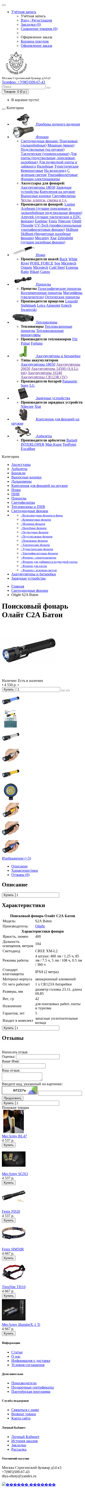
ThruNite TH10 (14, 1287)
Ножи (40, 255)
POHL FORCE (41, 263)
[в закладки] (63, 690)
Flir (74, 339)
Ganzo (45, 272)
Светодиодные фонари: (40, 141)
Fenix (53, 221)
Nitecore (64, 221)
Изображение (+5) (16, 858)
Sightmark (28, 305)
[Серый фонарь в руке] (10, 763)
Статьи (17, 1352)
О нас (16, 1356)
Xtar (53, 238)
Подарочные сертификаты (32, 1387)
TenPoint (69, 444)
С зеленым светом (45, 173)
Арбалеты (43, 436)
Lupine (69, 204)
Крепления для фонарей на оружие (39, 486)
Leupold (71, 301)
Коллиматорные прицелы (41, 293)
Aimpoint (53, 305)
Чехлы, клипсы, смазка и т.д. (44, 200)
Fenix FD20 (11, 1211)
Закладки (18, 1445)
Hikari (34, 272)
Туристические (66, 166)
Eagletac (41, 221)
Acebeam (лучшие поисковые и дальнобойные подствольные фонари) (51, 210)
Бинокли (18, 473)
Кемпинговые (32, 171)
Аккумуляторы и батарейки (58, 356)
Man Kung (53, 444)
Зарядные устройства (52, 398)
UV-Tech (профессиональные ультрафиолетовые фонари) (51, 227)
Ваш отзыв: (11, 1070)
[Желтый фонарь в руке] (10, 818)
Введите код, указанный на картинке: (32, 1084)
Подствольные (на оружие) (42, 149)
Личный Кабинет (25, 1437)
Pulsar (25, 343)
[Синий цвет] (10, 708)
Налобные (45, 166)
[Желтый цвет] (10, 781)
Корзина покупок (35, 41)
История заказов (24, 1441)
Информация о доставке (30, 1361)
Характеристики (24, 870)
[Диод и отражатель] (10, 799)
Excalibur (28, 449)
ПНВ (15, 494)
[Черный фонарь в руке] (10, 836)
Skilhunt (72, 230)
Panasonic (69, 381)
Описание (19, 866)
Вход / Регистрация (36, 20)
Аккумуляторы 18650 (38, 187)
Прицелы (43, 284)
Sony (25, 385)
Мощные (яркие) (60, 145)
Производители (24, 1383)
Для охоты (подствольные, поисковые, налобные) (48, 158)
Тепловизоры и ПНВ (28, 507)
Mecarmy (42, 238)
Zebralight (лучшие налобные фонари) (47, 240)
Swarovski (29, 310)
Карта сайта (20, 1418)
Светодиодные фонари (29, 511)
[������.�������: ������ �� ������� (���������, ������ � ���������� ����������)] (29, 1484)
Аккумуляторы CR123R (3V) (44, 377)
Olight (76, 221)
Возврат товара (23, 1414)
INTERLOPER (32, 444)
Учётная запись (23, 12)
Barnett (71, 440)
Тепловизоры (46, 322)
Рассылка (18, 1449)
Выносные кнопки (36, 196)
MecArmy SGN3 (15, 1174)
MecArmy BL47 (14, 1136)
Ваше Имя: (10, 1061)
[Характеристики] (10, 726)
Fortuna (36, 343)
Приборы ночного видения (57, 124)
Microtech (68, 263)
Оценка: (8, 1057)
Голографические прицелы (59, 288)
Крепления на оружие (57, 192)
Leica (41, 305)
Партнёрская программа (30, 1391)
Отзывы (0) (20, 875)
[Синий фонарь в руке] (10, 854)
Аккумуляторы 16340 (45, 373)
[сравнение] (68, 690)
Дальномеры (21, 481)
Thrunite (27, 225)
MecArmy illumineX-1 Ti (21, 1325)
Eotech (66, 305)
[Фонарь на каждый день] (29, 676)
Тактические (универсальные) (45, 154)
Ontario (26, 267)
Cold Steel (57, 267)
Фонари (42, 137)
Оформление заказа (36, 46)
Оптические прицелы (62, 297)
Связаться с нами (25, 1410)
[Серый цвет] (10, 744)
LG (32, 385)
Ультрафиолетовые (62, 175)
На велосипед (55, 171)
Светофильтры (64, 196)
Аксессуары (21, 465)
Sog (57, 263)
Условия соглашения (27, 1365)
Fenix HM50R (13, 1249)
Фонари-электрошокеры (40, 179)
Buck (64, 259)
